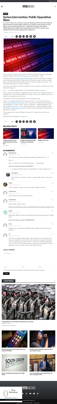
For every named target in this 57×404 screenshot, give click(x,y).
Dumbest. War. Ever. (43, 140)
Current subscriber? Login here (11, 399)
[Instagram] (27, 393)
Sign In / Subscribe (53, 1)
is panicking (43, 90)
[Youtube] (31, 393)
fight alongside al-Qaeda (19, 108)
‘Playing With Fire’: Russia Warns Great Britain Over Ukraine (18, 321)
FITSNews (7, 32)
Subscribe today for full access (11, 398)
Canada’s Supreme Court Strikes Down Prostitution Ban (10, 142)
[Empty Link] (53, 281)
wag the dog (23, 116)
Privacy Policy (36, 402)
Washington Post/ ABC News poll (23, 78)
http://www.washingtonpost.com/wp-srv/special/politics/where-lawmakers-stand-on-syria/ (31, 207)
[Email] (34, 393)
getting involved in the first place (16, 103)
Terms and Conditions (28, 402)
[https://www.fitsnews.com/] (28, 388)
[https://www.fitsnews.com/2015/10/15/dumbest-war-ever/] (46, 133)
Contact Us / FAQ (20, 402)
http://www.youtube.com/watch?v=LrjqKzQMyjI (21, 166)
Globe (5, 13)
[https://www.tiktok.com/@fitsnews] (38, 393)
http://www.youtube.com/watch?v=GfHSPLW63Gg (22, 220)
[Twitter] (23, 393)
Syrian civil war (27, 76)
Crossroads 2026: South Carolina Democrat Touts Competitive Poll (41, 374)
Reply (53, 191)
